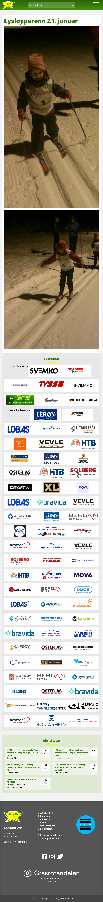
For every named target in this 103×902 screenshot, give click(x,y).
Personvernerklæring (51, 835)
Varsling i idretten (49, 838)
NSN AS (70, 898)
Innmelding (46, 816)
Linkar (43, 822)
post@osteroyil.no (19, 841)
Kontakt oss (46, 819)
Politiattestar (47, 828)
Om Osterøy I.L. (48, 825)
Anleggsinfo (46, 812)
